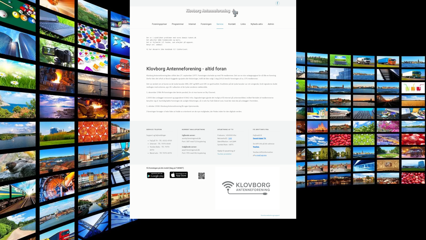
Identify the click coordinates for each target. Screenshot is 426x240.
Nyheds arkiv (257, 24)
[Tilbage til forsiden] (213, 13)
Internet (192, 24)
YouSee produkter (224, 154)
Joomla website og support (270, 215)
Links (243, 24)
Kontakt (232, 24)
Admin (271, 24)
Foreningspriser (159, 24)
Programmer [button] (178, 24)
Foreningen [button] (206, 24)
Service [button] (220, 24)
